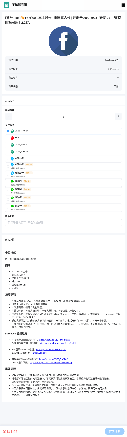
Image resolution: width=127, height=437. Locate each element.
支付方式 (9, 125)
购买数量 (9, 110)
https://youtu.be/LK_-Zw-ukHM (54, 340)
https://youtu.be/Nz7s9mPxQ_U (51, 349)
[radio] (63, 131)
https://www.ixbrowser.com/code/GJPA (58, 343)
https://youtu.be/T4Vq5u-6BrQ (53, 359)
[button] (8, 116)
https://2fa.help (40, 353)
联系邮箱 (9, 216)
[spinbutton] (63, 116)
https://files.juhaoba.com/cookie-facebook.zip (51, 362)
